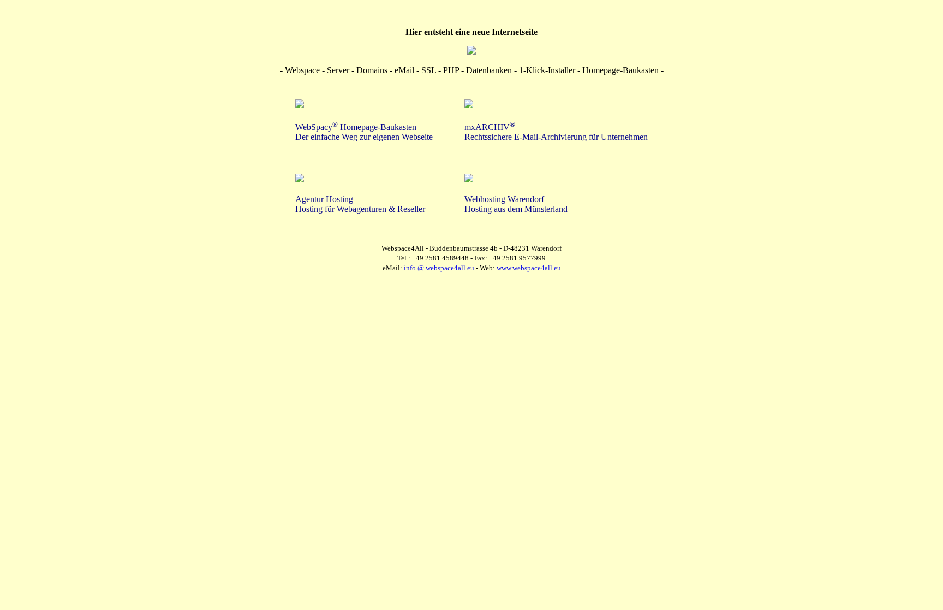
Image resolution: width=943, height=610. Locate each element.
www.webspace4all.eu (529, 268)
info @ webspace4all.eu (439, 268)
